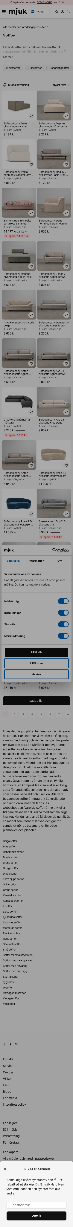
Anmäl (36, 1216)
